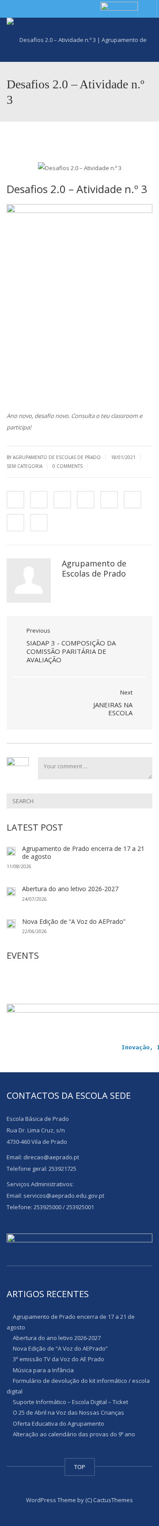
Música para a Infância (43, 1370)
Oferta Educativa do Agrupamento (58, 1423)
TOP (79, 1467)
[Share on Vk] (15, 522)
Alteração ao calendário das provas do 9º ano (74, 1434)
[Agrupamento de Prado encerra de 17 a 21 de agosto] (11, 850)
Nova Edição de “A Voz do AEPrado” (73, 921)
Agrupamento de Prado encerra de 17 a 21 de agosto (83, 852)
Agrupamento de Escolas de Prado (94, 568)
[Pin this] (132, 500)
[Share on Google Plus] (109, 500)
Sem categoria (24, 466)
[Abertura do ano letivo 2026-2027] (11, 890)
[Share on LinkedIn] (62, 500)
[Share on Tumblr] (86, 500)
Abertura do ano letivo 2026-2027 (70, 888)
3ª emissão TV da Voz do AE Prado (58, 1359)
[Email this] (39, 522)
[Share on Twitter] (39, 500)
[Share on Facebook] (15, 500)
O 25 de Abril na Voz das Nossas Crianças (68, 1412)
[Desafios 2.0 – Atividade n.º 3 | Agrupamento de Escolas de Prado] (79, 40)
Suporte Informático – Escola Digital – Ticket (70, 1402)
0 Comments (68, 466)
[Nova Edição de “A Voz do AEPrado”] (11, 923)
